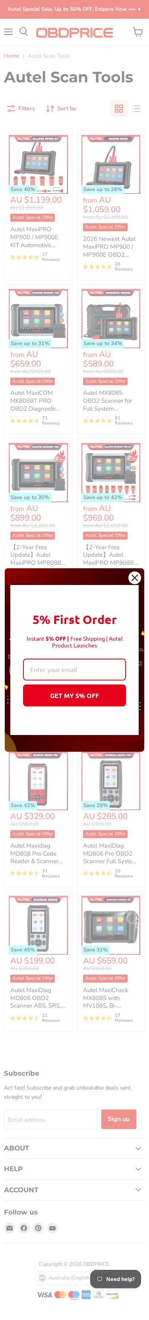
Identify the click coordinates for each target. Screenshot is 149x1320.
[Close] (134, 577)
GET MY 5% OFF (74, 695)
